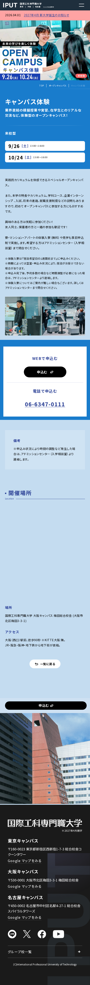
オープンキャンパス (58, 85)
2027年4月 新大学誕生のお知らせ (46, 15)
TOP (41, 85)
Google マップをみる (25, 860)
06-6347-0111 (45, 404)
